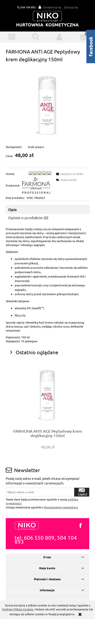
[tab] (47, 209)
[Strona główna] (47, 19)
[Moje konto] (59, 37)
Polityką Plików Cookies (17, 609)
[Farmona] (36, 185)
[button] (12, 37)
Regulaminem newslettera (61, 507)
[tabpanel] (47, 285)
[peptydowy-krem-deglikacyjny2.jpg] (47, 103)
